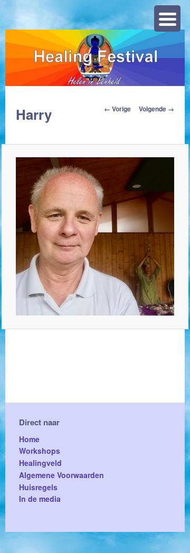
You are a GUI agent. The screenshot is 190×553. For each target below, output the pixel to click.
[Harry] (95, 236)
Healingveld (40, 462)
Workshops (39, 450)
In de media (40, 498)
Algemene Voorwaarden (61, 475)
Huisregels (38, 487)
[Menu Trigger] (167, 18)
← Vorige (117, 108)
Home (29, 439)
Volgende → (156, 108)
